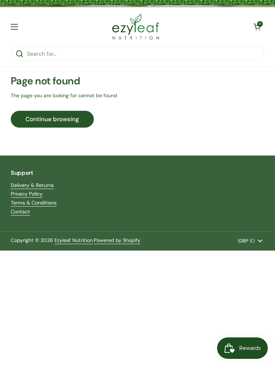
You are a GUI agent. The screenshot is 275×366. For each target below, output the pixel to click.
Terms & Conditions (34, 202)
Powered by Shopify (117, 240)
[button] (257, 27)
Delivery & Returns (32, 185)
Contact (20, 211)
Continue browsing (52, 119)
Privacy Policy (27, 194)
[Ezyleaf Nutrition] (136, 27)
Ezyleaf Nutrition (73, 240)
